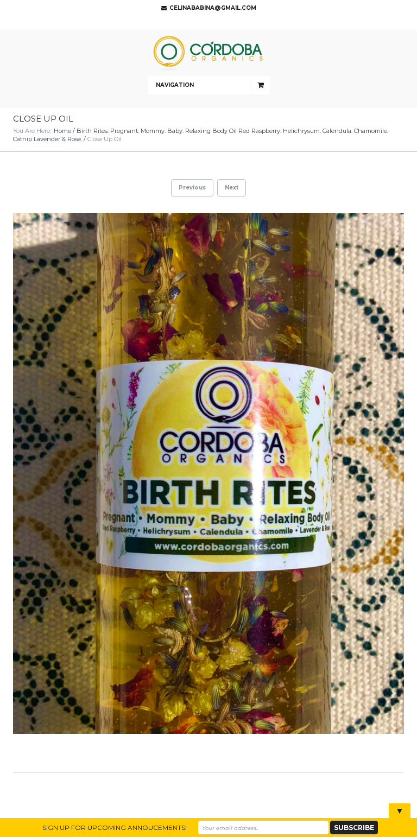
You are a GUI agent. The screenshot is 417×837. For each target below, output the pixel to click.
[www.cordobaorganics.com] (208, 53)
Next (231, 187)
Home (62, 131)
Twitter (205, 21)
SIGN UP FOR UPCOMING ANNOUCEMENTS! (114, 827)
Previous (192, 187)
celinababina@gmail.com (212, 7)
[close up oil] (208, 473)
